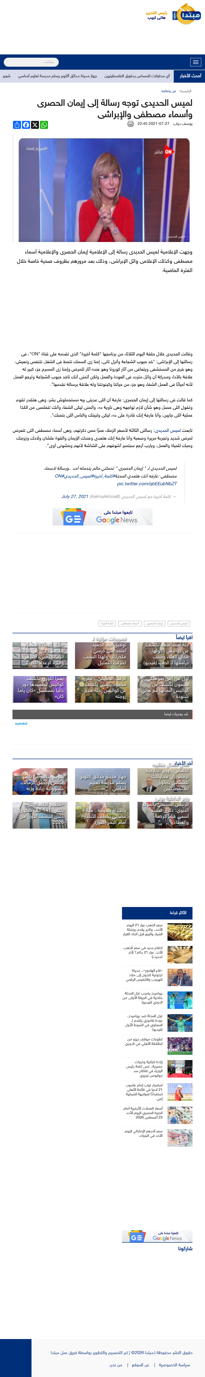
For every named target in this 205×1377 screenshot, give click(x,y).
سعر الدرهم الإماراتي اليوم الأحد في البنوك (143, 1133)
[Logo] (153, 13)
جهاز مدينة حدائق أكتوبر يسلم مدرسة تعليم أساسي (75, 76)
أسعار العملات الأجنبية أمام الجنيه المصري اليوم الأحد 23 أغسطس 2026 (143, 1113)
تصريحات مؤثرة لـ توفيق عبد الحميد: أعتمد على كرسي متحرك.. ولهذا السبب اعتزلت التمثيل (105, 651)
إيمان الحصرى (154, 623)
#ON (59, 476)
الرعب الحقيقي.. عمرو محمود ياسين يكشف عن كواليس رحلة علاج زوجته (104, 688)
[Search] (6, 59)
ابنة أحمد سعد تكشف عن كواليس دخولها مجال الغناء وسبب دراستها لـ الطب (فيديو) (166, 654)
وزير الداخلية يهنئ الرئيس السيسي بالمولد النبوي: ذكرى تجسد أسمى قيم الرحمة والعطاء (165, 811)
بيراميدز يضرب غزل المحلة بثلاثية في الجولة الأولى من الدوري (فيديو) (142, 998)
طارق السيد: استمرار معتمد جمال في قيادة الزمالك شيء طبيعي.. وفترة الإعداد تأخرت (42, 654)
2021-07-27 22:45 (154, 124)
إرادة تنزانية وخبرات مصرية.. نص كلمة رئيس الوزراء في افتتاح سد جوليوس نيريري (144, 1069)
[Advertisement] (102, 40)
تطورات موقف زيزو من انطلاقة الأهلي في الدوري (143, 1041)
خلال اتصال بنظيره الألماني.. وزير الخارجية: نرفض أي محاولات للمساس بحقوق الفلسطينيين (166, 777)
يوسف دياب (182, 124)
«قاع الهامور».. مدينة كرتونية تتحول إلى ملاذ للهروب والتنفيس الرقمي (144, 975)
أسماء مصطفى (130, 623)
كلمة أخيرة (107, 623)
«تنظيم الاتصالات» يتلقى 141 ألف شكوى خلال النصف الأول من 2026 (41, 814)
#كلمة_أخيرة (104, 476)
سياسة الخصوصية (175, 1365)
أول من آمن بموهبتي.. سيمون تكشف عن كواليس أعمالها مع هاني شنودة (165, 688)
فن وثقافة (169, 91)
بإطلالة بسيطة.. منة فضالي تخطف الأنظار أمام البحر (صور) (105, 817)
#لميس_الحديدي (79, 476)
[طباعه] (131, 124)
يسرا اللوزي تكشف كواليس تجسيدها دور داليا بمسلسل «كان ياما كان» (41, 688)
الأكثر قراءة (178, 913)
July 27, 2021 (75, 496)
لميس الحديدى (168, 431)
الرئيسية (185, 91)
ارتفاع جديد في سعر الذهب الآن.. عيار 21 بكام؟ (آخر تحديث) (143, 952)
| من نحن (121, 1365)
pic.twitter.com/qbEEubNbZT (146, 484)
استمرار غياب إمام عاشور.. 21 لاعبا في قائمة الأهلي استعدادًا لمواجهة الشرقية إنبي (143, 1092)
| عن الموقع (145, 1365)
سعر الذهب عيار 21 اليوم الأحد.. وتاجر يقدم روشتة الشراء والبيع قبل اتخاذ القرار (142, 929)
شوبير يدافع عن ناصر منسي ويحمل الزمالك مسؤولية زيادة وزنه (42, 783)
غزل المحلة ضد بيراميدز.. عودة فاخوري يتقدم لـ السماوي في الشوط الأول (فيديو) (143, 1023)
